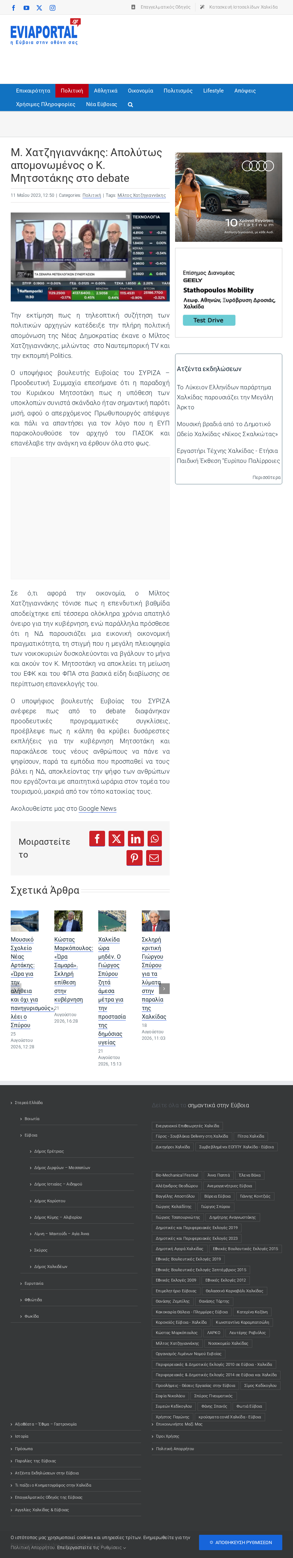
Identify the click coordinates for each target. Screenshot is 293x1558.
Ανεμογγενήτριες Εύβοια (229, 1186)
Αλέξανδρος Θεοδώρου (177, 1186)
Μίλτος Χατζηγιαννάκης (142, 195)
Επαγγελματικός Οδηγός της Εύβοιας (49, 1497)
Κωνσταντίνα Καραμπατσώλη (242, 1322)
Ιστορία (21, 1436)
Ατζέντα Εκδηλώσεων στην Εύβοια (47, 1473)
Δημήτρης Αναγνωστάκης (232, 1217)
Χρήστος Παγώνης (172, 1417)
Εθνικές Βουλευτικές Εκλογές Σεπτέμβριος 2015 (201, 1270)
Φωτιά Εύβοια (249, 1406)
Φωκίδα (32, 1316)
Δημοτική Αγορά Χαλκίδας (180, 1249)
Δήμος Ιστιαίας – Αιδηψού (58, 1184)
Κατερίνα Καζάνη (252, 1312)
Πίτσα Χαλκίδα (253, 1136)
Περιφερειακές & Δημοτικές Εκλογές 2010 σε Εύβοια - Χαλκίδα (214, 1364)
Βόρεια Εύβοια (217, 1196)
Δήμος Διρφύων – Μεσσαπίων (62, 1167)
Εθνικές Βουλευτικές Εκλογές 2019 (188, 1259)
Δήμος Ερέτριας (49, 1151)
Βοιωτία (32, 1119)
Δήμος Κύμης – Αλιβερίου (58, 1217)
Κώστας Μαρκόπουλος (177, 1332)
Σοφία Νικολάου (170, 1396)
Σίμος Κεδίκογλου (260, 1385)
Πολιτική (92, 195)
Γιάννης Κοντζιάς (255, 1196)
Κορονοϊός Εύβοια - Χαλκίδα (181, 1322)
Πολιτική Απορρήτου (175, 1449)
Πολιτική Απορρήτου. (33, 1547)
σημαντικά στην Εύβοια (218, 1105)
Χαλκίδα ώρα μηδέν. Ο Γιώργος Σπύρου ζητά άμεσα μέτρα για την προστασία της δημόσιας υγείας (112, 991)
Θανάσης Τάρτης (214, 1301)
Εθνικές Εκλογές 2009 (176, 1280)
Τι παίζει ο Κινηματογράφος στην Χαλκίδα (53, 1485)
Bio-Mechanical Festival (177, 1175)
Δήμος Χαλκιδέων (50, 1266)
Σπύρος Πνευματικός (213, 1396)
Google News (97, 808)
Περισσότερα (266, 477)
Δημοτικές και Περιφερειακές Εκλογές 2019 (197, 1227)
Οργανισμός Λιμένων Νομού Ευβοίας (189, 1354)
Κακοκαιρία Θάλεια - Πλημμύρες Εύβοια (192, 1312)
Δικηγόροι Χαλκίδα (174, 1147)
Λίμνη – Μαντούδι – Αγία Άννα (61, 1234)
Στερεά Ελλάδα (29, 1102)
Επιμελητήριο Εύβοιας (176, 1291)
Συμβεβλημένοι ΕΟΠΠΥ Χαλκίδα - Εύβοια (236, 1147)
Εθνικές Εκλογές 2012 (225, 1280)
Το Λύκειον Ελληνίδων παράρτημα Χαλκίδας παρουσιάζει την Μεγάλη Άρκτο (225, 397)
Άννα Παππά (219, 1175)
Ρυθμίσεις (112, 1547)
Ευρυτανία (34, 1283)
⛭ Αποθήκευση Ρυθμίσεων (240, 1542)
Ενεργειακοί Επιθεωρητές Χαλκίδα (187, 1126)
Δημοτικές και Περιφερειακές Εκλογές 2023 (197, 1238)
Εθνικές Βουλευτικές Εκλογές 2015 (245, 1249)
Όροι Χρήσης (167, 1436)
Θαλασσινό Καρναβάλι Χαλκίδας (234, 1291)
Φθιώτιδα (33, 1300)
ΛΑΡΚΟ (213, 1332)
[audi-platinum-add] (228, 157)
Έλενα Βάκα (249, 1175)
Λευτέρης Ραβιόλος (247, 1332)
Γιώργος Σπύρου (215, 1206)
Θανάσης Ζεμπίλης (173, 1301)
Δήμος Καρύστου (49, 1201)
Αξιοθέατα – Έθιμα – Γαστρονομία (45, 1424)
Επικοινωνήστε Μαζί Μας (179, 1424)
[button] (130, 104)
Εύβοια (31, 1135)
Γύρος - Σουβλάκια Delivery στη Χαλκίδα (192, 1136)
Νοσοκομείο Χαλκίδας (228, 1343)
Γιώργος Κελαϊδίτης (174, 1206)
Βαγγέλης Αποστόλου (175, 1196)
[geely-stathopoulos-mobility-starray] (228, 253)
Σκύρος (41, 1250)
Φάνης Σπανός (214, 1406)
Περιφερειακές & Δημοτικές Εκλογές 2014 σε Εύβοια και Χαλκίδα (216, 1375)
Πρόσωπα (24, 1449)
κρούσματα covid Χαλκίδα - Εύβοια (230, 1417)
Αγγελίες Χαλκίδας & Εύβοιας (42, 1510)
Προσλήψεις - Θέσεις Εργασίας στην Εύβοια (195, 1385)
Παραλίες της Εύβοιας (35, 1461)
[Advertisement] (141, 61)
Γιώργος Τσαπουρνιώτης (178, 1217)
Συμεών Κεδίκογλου (174, 1406)
